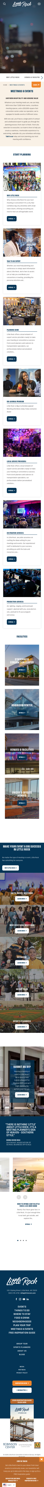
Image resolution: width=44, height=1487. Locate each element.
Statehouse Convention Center (22, 661)
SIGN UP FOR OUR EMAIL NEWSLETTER (13, 1479)
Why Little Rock (10, 868)
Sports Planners (21, 1347)
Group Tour (22, 1344)
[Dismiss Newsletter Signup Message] (41, 1459)
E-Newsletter (21, 1390)
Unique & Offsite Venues (22, 794)
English (9, 1485)
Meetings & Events (22, 1329)
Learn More (21, 1095)
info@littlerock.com (28, 1293)
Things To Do (22, 1310)
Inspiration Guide (21, 1383)
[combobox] (9, 1485)
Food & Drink (22, 1317)
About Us (22, 1351)
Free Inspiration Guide (22, 1332)
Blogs (22, 1354)
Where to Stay (21, 1314)
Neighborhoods (22, 1321)
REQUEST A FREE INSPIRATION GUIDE (31, 1479)
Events (22, 1306)
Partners (22, 1369)
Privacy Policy (22, 1373)
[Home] (22, 4)
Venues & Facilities (22, 749)
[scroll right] (42, 77)
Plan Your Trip (22, 1325)
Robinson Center (22, 705)
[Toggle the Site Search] (4, 3)
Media (22, 1366)
